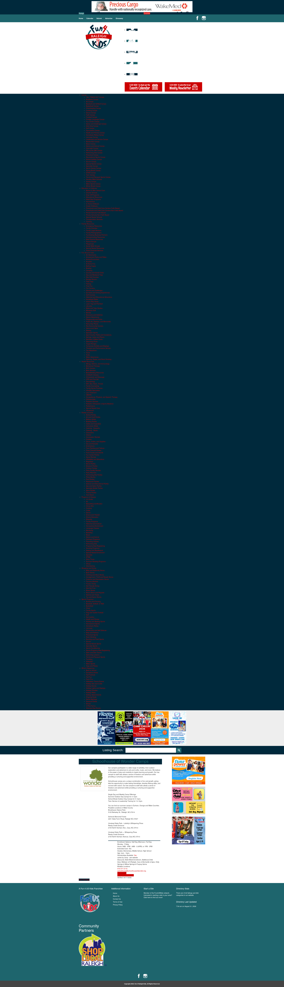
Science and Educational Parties (97, 484)
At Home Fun (90, 264)
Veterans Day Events (93, 708)
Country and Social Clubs (95, 272)
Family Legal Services (93, 230)
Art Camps (89, 101)
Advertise (108, 18)
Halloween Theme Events (95, 681)
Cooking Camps (91, 110)
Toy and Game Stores (93, 597)
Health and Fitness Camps (95, 133)
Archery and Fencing (93, 601)
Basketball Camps (92, 106)
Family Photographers (94, 233)
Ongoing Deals (91, 697)
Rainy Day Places (92, 324)
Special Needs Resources (95, 248)
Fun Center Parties (92, 455)
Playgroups (90, 244)
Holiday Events (91, 686)
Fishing (88, 284)
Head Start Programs (93, 199)
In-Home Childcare (92, 204)
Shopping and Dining (89, 568)
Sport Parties (90, 490)
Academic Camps (92, 99)
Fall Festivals (90, 675)
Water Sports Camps (93, 184)
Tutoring (89, 221)
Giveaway (119, 18)
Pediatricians (90, 406)
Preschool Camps (92, 155)
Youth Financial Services (94, 250)
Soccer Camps (91, 161)
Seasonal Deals (91, 701)
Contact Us (117, 899)
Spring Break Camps (93, 170)
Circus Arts (90, 506)
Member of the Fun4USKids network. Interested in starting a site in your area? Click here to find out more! (158, 895)
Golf (87, 615)
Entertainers (90, 446)
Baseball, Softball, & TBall (95, 604)
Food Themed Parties (93, 450)
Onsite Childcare (92, 206)
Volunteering (90, 566)
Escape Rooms (91, 279)
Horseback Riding (92, 626)
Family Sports (91, 610)
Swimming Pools (92, 341)
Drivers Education (92, 517)
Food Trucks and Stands (94, 452)
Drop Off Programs (92, 195)
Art (87, 501)
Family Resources (88, 224)
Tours (88, 352)
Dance (88, 512)
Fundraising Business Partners (96, 235)
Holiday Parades (92, 690)
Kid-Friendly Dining (92, 586)
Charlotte (147, 13)
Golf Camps (90, 128)
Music (88, 535)
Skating (88, 330)
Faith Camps (90, 115)
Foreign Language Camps (95, 119)
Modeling (89, 532)
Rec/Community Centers (94, 326)
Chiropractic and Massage (95, 377)
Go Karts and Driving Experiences (98, 292)
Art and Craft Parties (93, 417)
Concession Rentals (93, 437)
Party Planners (91, 472)
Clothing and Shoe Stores (95, 575)
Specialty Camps (92, 166)
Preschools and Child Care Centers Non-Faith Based (104, 210)
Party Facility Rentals (93, 470)
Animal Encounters (92, 259)
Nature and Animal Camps (95, 146)
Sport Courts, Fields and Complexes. (99, 335)
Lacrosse (89, 628)
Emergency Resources (94, 226)
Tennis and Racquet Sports (95, 657)
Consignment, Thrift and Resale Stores (99, 577)
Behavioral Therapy (93, 366)
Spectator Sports (92, 332)
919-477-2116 (122, 868)
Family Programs (92, 521)
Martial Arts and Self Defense (96, 630)
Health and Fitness (92, 619)
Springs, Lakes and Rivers (95, 337)
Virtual (88, 564)
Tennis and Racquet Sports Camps (98, 177)
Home (81, 18)
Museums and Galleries (94, 315)
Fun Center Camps (92, 121)
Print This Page (84, 880)
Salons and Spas (92, 328)
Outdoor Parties (91, 468)
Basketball (89, 606)
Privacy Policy (118, 905)
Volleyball (89, 661)
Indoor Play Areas (92, 301)
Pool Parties (90, 479)
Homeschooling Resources (95, 237)
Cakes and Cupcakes (93, 424)
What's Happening (88, 668)
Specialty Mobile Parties (94, 488)
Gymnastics (90, 617)
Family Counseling (92, 386)
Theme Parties (91, 492)
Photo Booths (90, 477)
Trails (88, 355)
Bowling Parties (91, 421)
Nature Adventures (92, 317)
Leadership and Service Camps (97, 139)
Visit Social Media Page (125, 875)
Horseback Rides (92, 299)
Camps (84, 95)
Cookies (89, 439)
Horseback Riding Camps (95, 135)
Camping (89, 270)
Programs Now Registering (95, 546)
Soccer (88, 641)
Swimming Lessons (93, 655)
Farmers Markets (92, 581)
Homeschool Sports (93, 624)
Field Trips (89, 281)
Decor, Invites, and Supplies (96, 441)
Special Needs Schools (94, 217)
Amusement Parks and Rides (96, 257)
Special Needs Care (93, 408)
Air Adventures (91, 255)
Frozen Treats (91, 584)
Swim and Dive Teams (94, 652)
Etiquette (89, 519)
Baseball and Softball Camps (96, 104)
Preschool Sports (92, 635)
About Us (116, 896)
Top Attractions (91, 350)
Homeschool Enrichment (94, 526)
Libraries (89, 306)
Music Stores (90, 590)
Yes (135, 855)
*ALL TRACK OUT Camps (95, 97)
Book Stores (90, 572)
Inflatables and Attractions (95, 459)
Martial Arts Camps (92, 141)
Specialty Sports (91, 646)
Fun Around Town (88, 252)
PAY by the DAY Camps (94, 150)
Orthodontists (90, 399)
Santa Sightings (91, 699)
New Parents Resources (94, 239)
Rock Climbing (91, 637)
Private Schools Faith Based (96, 213)
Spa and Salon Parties (94, 486)
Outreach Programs (93, 539)
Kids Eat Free (91, 588)
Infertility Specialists (93, 390)
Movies (88, 312)
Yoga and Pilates (92, 666)
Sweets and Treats (92, 595)
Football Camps (91, 117)
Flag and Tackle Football (94, 612)
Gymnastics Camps (93, 130)
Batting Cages (91, 266)
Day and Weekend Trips (94, 275)
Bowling (88, 268)
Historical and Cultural (93, 524)
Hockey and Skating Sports (95, 621)
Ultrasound (90, 410)
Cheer (88, 608)
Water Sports (90, 664)
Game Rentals (91, 457)
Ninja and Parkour (92, 632)
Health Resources (88, 361)
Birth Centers (90, 368)
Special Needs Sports (93, 644)
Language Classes (92, 528)
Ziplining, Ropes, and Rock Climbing (98, 359)
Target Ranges (91, 344)
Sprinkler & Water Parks (94, 339)
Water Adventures (92, 357)
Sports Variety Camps (93, 168)
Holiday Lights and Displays (95, 688)
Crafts (88, 510)
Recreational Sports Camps (95, 157)
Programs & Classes (89, 497)
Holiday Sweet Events (93, 695)
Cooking (89, 508)
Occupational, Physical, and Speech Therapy (101, 397)
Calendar (89, 18)
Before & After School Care (95, 190)
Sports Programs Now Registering (98, 650)
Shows (88, 704)
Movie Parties (91, 464)
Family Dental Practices (94, 388)
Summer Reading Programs (96, 561)
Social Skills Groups (93, 246)
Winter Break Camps (93, 186)
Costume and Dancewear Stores (97, 579)
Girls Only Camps (92, 126)
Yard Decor (90, 495)
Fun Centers (90, 288)
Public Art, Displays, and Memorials (98, 321)
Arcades (89, 261)
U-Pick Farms (91, 706)
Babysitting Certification (94, 504)
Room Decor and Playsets (95, 592)
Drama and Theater (93, 515)
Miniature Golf (91, 310)
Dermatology (90, 381)
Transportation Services (94, 219)
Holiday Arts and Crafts (94, 684)
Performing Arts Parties (94, 475)
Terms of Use (117, 902)
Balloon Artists (91, 419)
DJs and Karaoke (92, 444)
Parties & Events (87, 412)
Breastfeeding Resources (95, 372)
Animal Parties (91, 415)
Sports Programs (87, 599)
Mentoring (89, 530)
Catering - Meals (92, 430)
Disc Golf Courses (92, 277)
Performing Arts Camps (94, 153)
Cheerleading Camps (93, 108)
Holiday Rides (91, 692)
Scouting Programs (92, 548)
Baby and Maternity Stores (95, 570)
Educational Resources (94, 197)
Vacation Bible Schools (94, 179)
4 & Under (89, 499)
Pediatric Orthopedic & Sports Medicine (99, 404)
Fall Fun (89, 677)
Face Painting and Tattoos (95, 448)
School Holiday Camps (94, 159)
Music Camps (91, 144)
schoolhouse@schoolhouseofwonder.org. (131, 871)
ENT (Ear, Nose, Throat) (94, 384)
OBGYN (88, 395)
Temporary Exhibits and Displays (97, 346)
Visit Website (121, 873)
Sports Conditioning (93, 648)
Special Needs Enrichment (95, 552)
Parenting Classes (92, 541)
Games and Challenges (94, 290)
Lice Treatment (91, 392)
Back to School (91, 670)
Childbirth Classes (92, 375)
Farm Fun (89, 679)
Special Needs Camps (94, 164)
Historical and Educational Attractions (99, 297)
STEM (88, 557)
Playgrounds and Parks (94, 319)
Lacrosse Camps (92, 137)
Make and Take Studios (94, 308)
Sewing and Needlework (94, 550)
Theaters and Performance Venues (98, 348)
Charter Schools (91, 193)
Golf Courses (90, 295)
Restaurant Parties (92, 481)
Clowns (88, 435)
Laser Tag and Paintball (94, 304)
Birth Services (91, 370)
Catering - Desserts (93, 428)
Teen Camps (90, 175)
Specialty (89, 555)
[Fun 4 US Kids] (99, 37)
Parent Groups (91, 241)
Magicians (89, 461)
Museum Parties (91, 466)
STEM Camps (91, 173)
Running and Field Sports (95, 639)
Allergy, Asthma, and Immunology (97, 364)
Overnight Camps (92, 148)
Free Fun (89, 286)
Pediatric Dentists (92, 401)
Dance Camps (91, 113)
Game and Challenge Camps (96, 124)
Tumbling (89, 659)
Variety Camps (91, 181)
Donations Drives (92, 672)
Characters (90, 432)
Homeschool (90, 201)
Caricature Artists (92, 426)
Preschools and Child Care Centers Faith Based (103, 208)
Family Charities (91, 228)
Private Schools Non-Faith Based (97, 215)
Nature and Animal (92, 537)
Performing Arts (91, 544)
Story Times (90, 559)
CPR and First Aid (92, 379)
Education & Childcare (89, 188)
